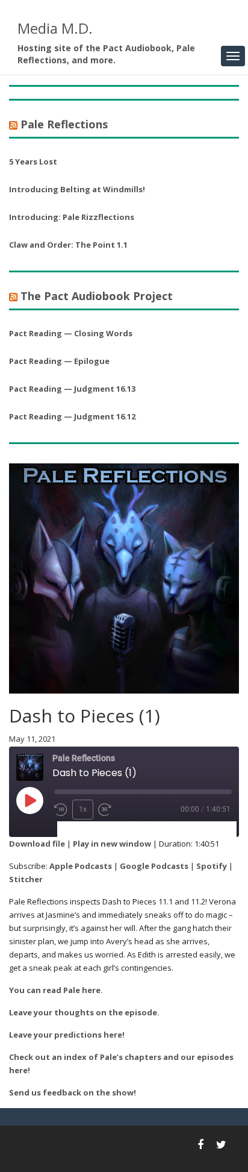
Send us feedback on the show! (72, 1092)
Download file (37, 843)
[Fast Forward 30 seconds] (104, 809)
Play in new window (112, 843)
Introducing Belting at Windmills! (77, 189)
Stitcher (26, 879)
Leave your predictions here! (67, 1034)
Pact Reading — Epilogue (59, 361)
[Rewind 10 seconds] (60, 809)
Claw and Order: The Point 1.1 (68, 244)
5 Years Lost (33, 161)
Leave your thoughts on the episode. (84, 1012)
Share (128, 829)
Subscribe (83, 829)
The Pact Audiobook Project (96, 296)
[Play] (29, 800)
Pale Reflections (64, 124)
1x (83, 809)
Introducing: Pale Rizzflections (71, 217)
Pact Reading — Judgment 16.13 (72, 388)
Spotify (211, 865)
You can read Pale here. (56, 990)
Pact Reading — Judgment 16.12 (72, 416)
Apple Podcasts (80, 865)
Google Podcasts (154, 865)
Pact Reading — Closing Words (70, 333)
